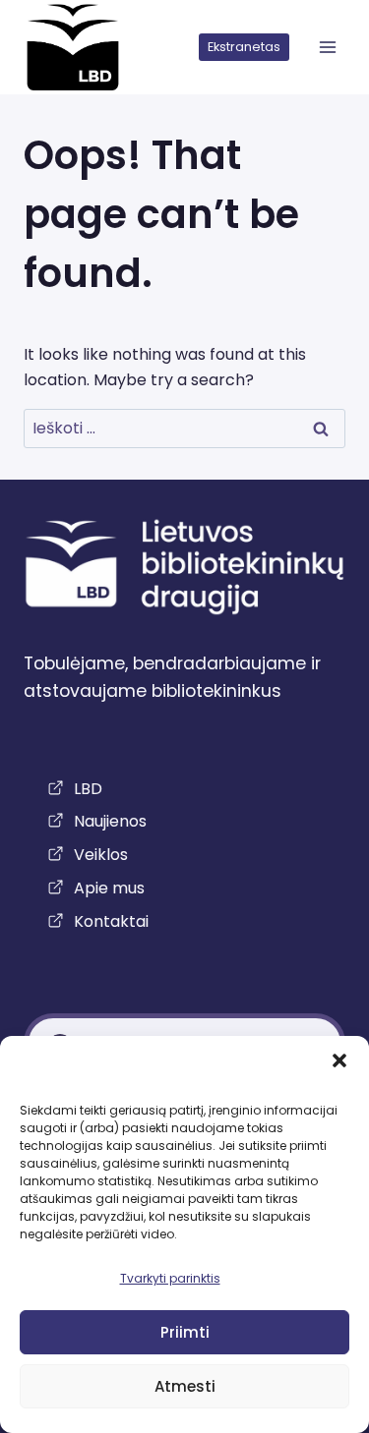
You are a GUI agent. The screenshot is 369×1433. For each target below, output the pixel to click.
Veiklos (101, 854)
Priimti (185, 1332)
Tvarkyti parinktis (170, 1278)
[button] (339, 1060)
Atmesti (184, 1386)
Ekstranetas (244, 46)
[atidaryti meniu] (327, 47)
